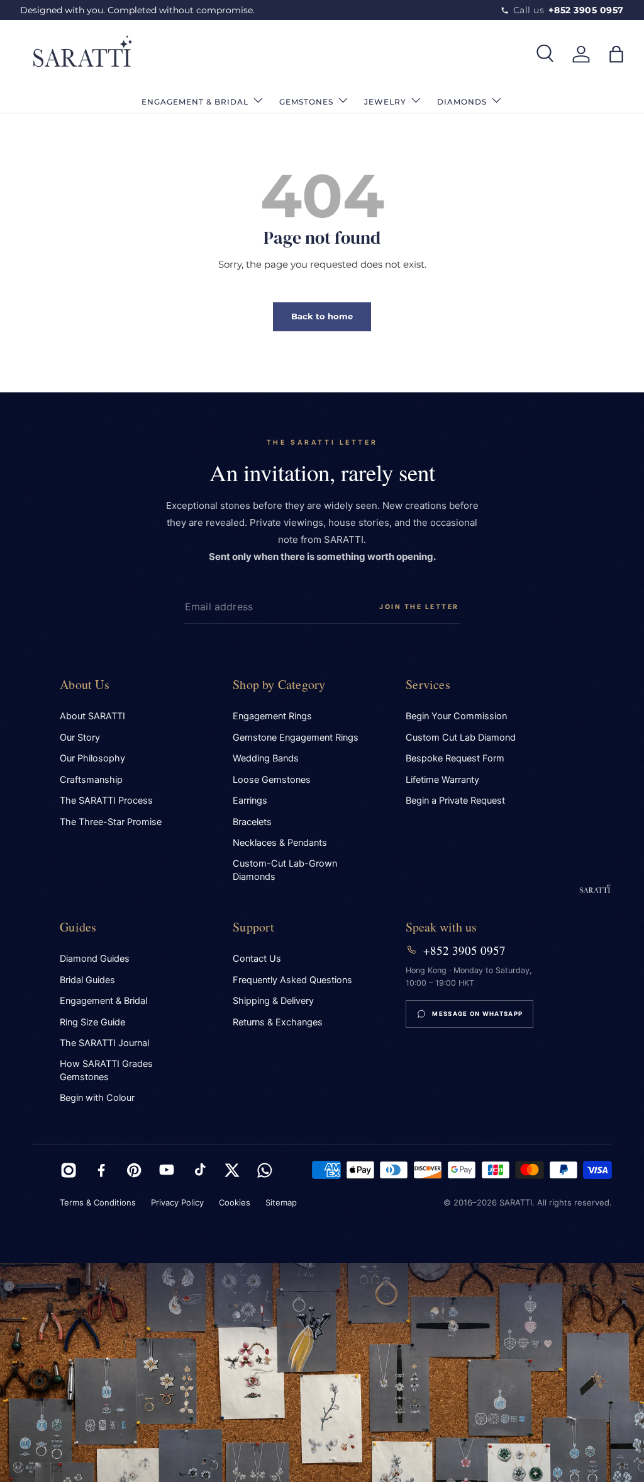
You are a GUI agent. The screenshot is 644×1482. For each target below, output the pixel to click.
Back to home (322, 316)
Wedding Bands (266, 758)
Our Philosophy (92, 758)
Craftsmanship (91, 779)
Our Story (80, 737)
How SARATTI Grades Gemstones (106, 1070)
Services (428, 684)
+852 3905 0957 (464, 950)
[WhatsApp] (265, 1170)
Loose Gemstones (272, 779)
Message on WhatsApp (477, 1013)
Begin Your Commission (456, 716)
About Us (84, 684)
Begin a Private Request (455, 800)
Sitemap (281, 1202)
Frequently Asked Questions (292, 980)
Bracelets (252, 822)
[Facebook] (101, 1170)
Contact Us (257, 958)
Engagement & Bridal (103, 1000)
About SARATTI (92, 716)
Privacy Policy (177, 1202)
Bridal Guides (87, 980)
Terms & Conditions (98, 1202)
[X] (232, 1170)
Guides (78, 926)
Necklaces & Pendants (280, 842)
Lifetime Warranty (442, 779)
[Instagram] (68, 1170)
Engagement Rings (272, 716)
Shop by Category (279, 684)
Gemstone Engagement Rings (295, 737)
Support (253, 926)
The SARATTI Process (106, 800)
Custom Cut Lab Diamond (461, 737)
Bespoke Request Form (455, 758)
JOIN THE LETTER (419, 607)
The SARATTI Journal (104, 1043)
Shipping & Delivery (273, 1000)
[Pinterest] (134, 1170)
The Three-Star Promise (111, 822)
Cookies (234, 1202)
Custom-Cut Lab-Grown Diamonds (285, 870)
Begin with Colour (97, 1097)
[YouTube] (166, 1170)
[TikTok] (199, 1170)
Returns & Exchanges (278, 1022)
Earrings (250, 800)
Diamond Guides (95, 958)
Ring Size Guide (92, 1022)
